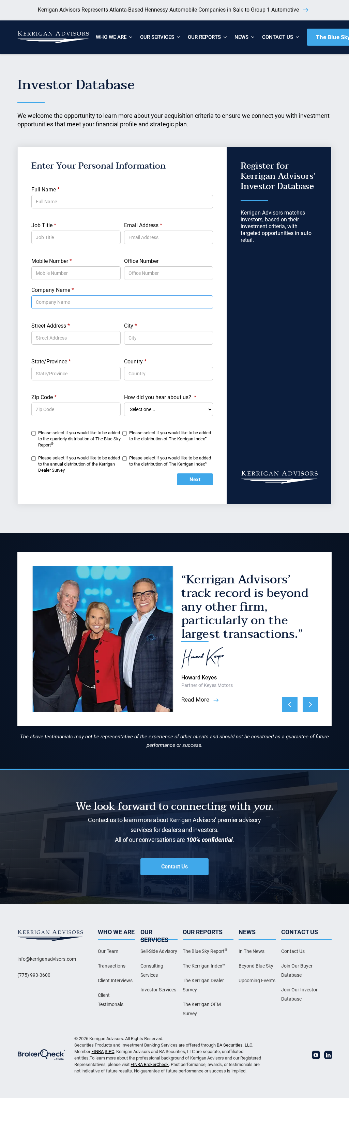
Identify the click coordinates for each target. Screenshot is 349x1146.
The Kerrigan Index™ (204, 966)
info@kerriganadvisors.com (46, 959)
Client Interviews (115, 980)
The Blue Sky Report (205, 951)
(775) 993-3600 (33, 975)
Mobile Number (51, 261)
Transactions (111, 966)
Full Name (45, 189)
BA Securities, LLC (234, 1045)
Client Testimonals (110, 999)
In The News (251, 951)
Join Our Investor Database (299, 994)
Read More (195, 699)
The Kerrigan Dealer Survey (203, 985)
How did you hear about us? (160, 397)
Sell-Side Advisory (158, 951)
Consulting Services (151, 970)
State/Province (51, 361)
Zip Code (44, 397)
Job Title (43, 225)
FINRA (97, 1051)
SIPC (109, 1051)
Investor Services (158, 989)
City (130, 326)
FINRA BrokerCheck (150, 1064)
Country (135, 361)
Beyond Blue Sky (256, 966)
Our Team (108, 951)
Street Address (50, 326)
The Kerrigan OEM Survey (202, 1009)
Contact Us (174, 866)
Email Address (143, 225)
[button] (111, 37)
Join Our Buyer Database (297, 970)
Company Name (52, 290)
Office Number (141, 261)
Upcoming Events (257, 980)
